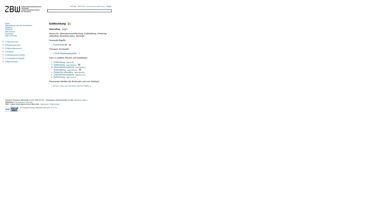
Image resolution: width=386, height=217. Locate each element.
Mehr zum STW (11, 36)
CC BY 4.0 (53, 107)
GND (71, 62)
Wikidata (73, 65)
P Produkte (9, 52)
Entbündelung (60, 70)
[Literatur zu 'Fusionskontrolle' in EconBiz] (70, 45)
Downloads (9, 34)
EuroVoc (82, 75)
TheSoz (72, 77)
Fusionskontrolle (60, 45)
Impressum (44, 104)
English (108, 6)
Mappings (8, 27)
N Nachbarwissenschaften (15, 55)
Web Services (10, 32)
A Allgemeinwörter (11, 62)
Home (7, 23)
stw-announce (20, 102)
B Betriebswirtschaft (12, 45)
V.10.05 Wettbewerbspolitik (65, 53)
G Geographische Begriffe (14, 58)
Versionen (8, 29)
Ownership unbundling (63, 72)
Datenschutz (55, 104)
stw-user (29, 102)
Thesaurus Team (80, 100)
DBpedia (81, 72)
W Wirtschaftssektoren (13, 48)
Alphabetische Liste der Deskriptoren (18, 25)
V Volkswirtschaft (11, 42)
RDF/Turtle (81, 6)
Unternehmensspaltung (64, 67)
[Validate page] (11, 111)
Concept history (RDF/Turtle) (95, 6)
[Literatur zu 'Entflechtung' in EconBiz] (69, 23)
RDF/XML (73, 6)
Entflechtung (59, 62)
